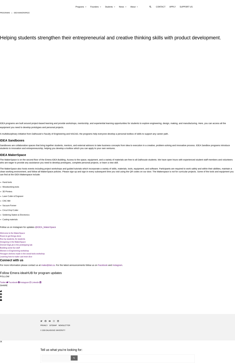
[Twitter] (41, 321)
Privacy (44, 325)
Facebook (103, 265)
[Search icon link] (150, 7)
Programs (5, 13)
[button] (117, 291)
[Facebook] (46, 321)
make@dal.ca (48, 265)
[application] (85, 7)
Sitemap (53, 325)
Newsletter (64, 325)
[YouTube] (50, 321)
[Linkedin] (58, 321)
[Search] (74, 358)
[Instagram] (54, 321)
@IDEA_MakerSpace (45, 227)
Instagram (117, 265)
